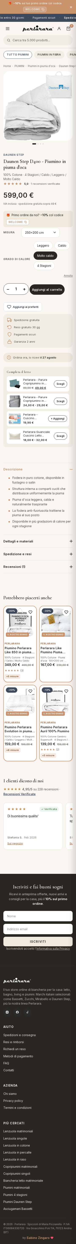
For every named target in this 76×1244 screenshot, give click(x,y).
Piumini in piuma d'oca (41, 66)
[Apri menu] (7, 28)
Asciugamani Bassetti (17, 1209)
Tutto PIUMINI (18, 54)
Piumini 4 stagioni (15, 1195)
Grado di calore (16, 259)
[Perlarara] (38, 28)
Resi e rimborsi (13, 1042)
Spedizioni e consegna (19, 1035)
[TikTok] (27, 1012)
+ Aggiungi (57, 418)
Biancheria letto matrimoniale (23, 1180)
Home (7, 66)
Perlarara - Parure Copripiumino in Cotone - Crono (35, 399)
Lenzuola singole (15, 1138)
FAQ (6, 1063)
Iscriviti (38, 941)
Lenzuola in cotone (16, 1145)
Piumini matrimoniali (16, 1187)
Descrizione (13, 469)
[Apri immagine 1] (38, 106)
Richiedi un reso (14, 1049)
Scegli (60, 383)
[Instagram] (7, 1012)
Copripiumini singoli (16, 1173)
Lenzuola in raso (14, 1159)
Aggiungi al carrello (47, 289)
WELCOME (32, 9)
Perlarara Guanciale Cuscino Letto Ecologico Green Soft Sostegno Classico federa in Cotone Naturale (37, 433)
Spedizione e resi (17, 554)
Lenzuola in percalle (17, 1152)
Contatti (8, 1070)
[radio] (43, 245)
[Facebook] (17, 1012)
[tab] (34, 144)
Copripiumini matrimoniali (20, 1166)
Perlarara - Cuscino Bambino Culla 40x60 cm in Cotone (32, 416)
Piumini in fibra (49, 54)
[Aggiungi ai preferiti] (30, 612)
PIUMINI (19, 66)
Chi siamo (10, 1093)
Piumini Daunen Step (17, 1202)
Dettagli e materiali (18, 541)
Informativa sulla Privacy (53, 948)
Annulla (68, 275)
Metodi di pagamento (18, 1056)
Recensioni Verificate (19, 794)
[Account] (59, 28)
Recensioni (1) (14, 567)
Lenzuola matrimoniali (18, 1131)
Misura (9, 232)
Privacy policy (13, 1100)
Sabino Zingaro (38, 1238)
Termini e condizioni (17, 1107)
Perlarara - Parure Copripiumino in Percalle (35, 381)
